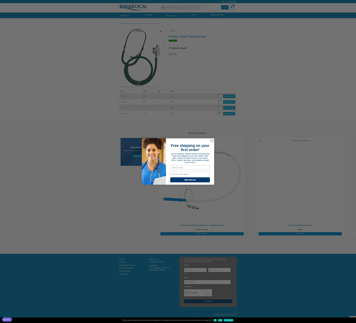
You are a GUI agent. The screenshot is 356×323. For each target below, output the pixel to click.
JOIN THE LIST (190, 179)
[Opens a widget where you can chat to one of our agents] (7, 319)
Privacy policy (229, 320)
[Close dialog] (211, 140)
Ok (215, 320)
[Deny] (354, 320)
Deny (220, 320)
